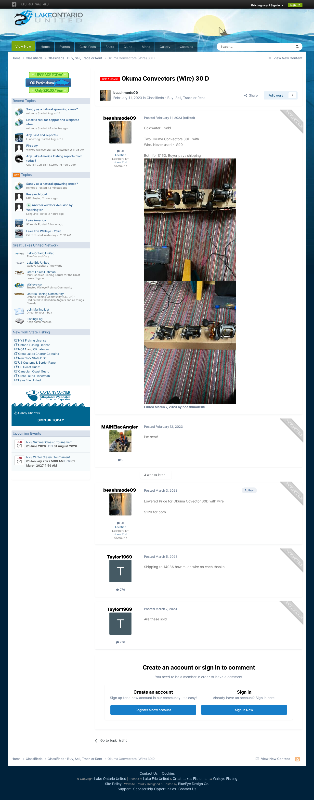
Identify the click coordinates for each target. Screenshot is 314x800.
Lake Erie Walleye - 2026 (43, 231)
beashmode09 (125, 92)
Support (124, 789)
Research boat (36, 194)
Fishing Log (34, 319)
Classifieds (87, 47)
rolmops (31, 113)
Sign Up (295, 5)
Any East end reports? (42, 135)
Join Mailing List (38, 309)
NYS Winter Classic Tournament (48, 457)
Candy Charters (28, 413)
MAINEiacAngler (119, 426)
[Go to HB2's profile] (19, 197)
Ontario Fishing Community (45, 294)
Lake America (36, 220)
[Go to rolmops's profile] (19, 112)
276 (122, 589)
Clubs (128, 47)
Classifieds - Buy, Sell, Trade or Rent (176, 98)
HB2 (29, 198)
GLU (46, 4)
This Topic (278, 46)
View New (23, 46)
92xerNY (31, 224)
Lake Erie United (38, 262)
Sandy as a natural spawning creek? (52, 109)
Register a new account (153, 710)
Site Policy (113, 784)
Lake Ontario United (40, 253)
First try (32, 145)
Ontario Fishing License (33, 345)
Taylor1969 (119, 556)
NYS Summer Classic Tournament (49, 442)
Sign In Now (244, 710)
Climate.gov (41, 349)
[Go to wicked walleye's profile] (19, 148)
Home (45, 47)
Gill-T (29, 235)
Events (64, 47)
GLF (30, 4)
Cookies (168, 773)
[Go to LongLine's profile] (19, 207)
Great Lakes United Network (35, 245)
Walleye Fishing (225, 778)
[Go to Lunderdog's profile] (19, 137)
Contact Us (148, 773)
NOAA (21, 349)
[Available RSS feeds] (297, 759)
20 (122, 151)
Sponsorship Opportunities (154, 789)
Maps (146, 47)
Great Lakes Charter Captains (38, 354)
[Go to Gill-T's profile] (19, 233)
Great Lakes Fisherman (33, 376)
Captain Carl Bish (37, 164)
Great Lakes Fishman (41, 272)
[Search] (297, 47)
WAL (38, 4)
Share (252, 95)
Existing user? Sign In (266, 5)
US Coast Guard (28, 367)
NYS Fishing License (31, 340)
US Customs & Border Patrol (36, 362)
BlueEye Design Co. (193, 784)
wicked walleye (36, 149)
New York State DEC (31, 358)
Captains (186, 47)
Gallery (165, 47)
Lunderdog (33, 139)
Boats (109, 47)
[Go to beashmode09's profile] (105, 95)
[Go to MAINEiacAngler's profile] (120, 441)
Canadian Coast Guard (33, 371)
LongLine (32, 213)
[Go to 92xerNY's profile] (19, 223)
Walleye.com (35, 284)
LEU (23, 4)
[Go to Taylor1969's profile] (120, 571)
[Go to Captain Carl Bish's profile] (19, 159)
